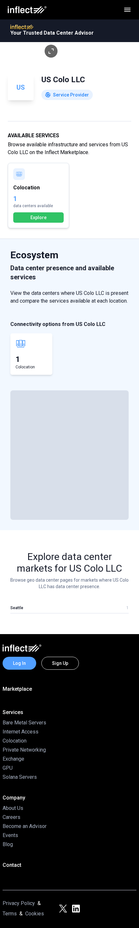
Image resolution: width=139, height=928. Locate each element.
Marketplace (17, 689)
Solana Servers (20, 777)
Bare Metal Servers (24, 723)
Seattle (16, 608)
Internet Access (20, 732)
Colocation (15, 741)
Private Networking (24, 750)
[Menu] (127, 9)
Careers (11, 817)
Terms (10, 914)
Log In (19, 663)
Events (10, 835)
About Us (13, 808)
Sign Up (60, 663)
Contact (12, 865)
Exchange (13, 759)
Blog (8, 844)
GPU (8, 768)
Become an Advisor (25, 826)
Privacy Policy (19, 903)
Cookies (34, 914)
